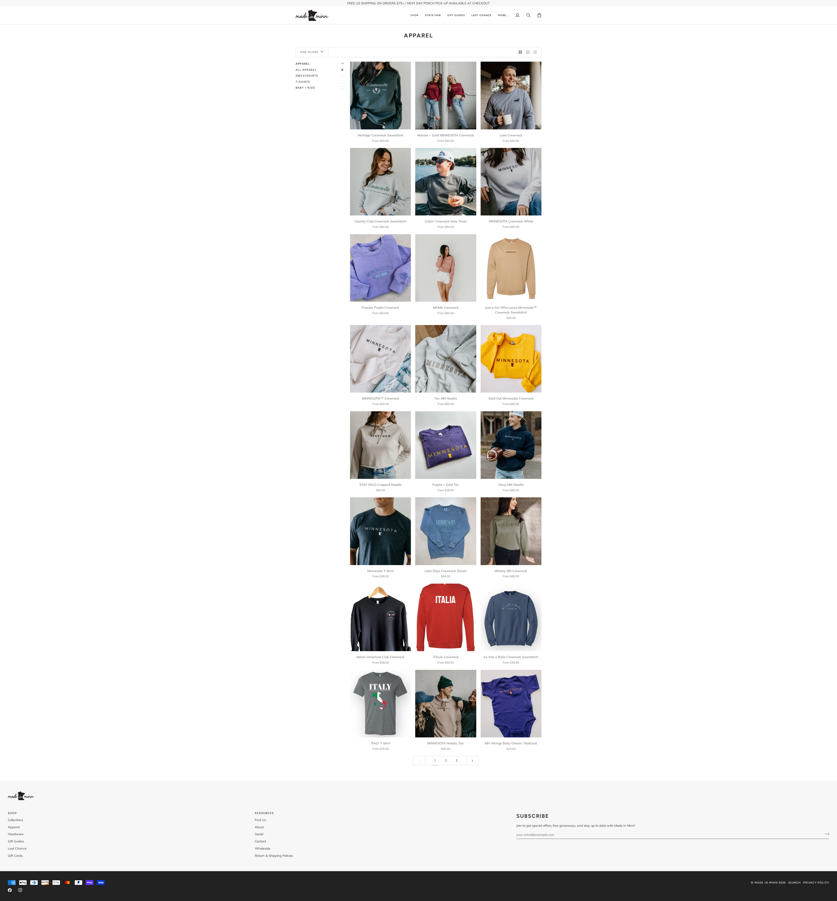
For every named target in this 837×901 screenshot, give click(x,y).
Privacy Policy (816, 882)
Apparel (14, 827)
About (259, 827)
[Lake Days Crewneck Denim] (445, 531)
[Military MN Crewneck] (511, 531)
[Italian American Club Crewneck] (380, 617)
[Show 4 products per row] (536, 52)
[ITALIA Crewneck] (445, 617)
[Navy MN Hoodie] (511, 445)
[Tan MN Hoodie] (445, 359)
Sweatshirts (307, 75)
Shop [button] (12, 813)
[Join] (825, 834)
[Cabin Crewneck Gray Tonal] (445, 181)
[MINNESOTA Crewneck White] (511, 181)
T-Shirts (303, 81)
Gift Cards (15, 856)
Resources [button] (264, 813)
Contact (260, 841)
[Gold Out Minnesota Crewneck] (511, 359)
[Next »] (472, 760)
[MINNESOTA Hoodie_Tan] (445, 703)
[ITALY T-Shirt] (380, 703)
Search (794, 882)
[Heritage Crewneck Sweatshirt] (380, 95)
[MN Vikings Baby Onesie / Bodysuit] (511, 703)
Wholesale (262, 848)
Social (259, 834)
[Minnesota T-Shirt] (380, 531)
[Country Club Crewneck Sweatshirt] (380, 181)
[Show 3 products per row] (528, 52)
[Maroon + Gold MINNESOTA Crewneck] (445, 95)
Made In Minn (766, 882)
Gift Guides (16, 841)
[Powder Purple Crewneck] (380, 268)
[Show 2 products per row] (520, 52)
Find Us (260, 820)
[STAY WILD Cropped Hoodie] (380, 445)
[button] (414, 15)
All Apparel (306, 69)
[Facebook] (10, 890)
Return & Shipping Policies (274, 856)
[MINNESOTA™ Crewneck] (380, 359)
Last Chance (17, 848)
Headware (16, 834)
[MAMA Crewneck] (445, 268)
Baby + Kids (305, 87)
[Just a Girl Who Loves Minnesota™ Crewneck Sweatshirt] (511, 268)
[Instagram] (20, 890)
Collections (15, 820)
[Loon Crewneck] (511, 95)
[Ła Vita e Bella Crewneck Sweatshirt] (511, 617)
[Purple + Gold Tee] (445, 445)
